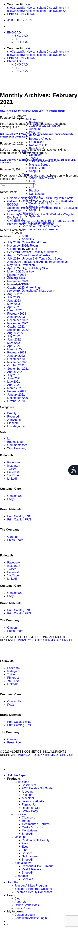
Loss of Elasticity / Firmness (40, 252)
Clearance (21, 875)
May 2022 (13, 342)
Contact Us (14, 495)
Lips (31, 187)
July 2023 (13, 297)
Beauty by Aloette (40, 138)
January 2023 (16, 316)
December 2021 (17, 358)
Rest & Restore (31, 869)
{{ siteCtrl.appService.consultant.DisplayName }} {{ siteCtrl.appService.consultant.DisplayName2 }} (38, 7)
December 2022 (17, 320)
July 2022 (13, 336)
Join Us (12, 882)
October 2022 (16, 326)
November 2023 (17, 284)
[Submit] (1, 189)
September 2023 (18, 290)
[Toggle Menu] (8, 113)
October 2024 (16, 248)
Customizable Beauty (43, 177)
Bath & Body (30, 811)
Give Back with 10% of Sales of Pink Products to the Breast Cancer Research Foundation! (40, 222)
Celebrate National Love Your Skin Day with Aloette (40, 198)
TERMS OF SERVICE (58, 640)
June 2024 (14, 261)
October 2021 (16, 365)
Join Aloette (14, 419)
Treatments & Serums (43, 161)
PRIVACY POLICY (30, 640)
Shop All (34, 171)
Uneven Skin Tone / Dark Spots (42, 258)
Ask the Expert (17, 775)
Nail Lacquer (37, 193)
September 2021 (18, 368)
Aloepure (35, 128)
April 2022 (13, 346)
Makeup (20, 836)
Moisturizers (37, 167)
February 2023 (16, 313)
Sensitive (28, 271)
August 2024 (15, 255)
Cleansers (35, 154)
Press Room (30, 245)
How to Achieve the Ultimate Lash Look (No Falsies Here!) (32, 110)
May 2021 (13, 381)
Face (32, 180)
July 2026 (13, 242)
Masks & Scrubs (39, 164)
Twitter (11, 468)
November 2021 (17, 362)
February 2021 (16, 391)
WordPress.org (16, 448)
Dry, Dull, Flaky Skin (35, 268)
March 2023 (14, 310)
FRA (17, 38)
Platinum (34, 132)
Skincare (13, 423)
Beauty (11, 413)
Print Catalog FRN (19, 519)
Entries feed (15, 441)
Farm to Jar (36, 141)
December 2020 (17, 397)
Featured (13, 416)
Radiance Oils (38, 145)
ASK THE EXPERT (20, 20)
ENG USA (21, 42)
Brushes (34, 190)
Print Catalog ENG (19, 516)
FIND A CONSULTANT (22, 14)
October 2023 (16, 287)
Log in (11, 438)
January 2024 (16, 277)
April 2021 (13, 384)
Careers (12, 536)
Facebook (13, 462)
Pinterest (13, 472)
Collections (29, 119)
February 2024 (16, 274)
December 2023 (17, 281)
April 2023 (13, 307)
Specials (34, 216)
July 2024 (13, 258)
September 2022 (18, 329)
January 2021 (16, 394)
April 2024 (13, 268)
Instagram (13, 465)
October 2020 (16, 401)
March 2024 (14, 271)
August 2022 (15, 333)
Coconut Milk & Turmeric (45, 203)
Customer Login (32, 287)
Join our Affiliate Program (31, 885)
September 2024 (18, 252)
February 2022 (16, 352)
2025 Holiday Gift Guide (44, 125)
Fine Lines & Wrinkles (36, 255)
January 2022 (16, 355)
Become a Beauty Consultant (40, 229)
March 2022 (14, 349)
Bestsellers (29, 785)
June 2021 (14, 378)
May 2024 (13, 265)
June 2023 (14, 300)
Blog (25, 235)
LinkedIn (12, 478)
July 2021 (13, 375)
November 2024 (17, 245)
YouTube (13, 475)
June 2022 (14, 339)
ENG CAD (14, 32)
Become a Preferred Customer (41, 226)
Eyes (25, 846)
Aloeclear (35, 135)
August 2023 (15, 294)
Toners (33, 158)
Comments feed (17, 445)
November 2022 (17, 323)
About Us (28, 239)
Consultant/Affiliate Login (38, 290)
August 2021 (15, 371)
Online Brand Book (34, 242)
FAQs (11, 499)
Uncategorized (16, 426)
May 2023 (13, 303)
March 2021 (14, 388)
